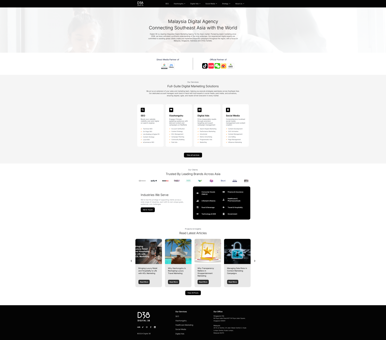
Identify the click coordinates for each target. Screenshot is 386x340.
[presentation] (131, 261)
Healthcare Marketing (184, 325)
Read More (144, 282)
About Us (238, 4)
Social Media (210, 4)
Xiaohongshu (178, 4)
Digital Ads (194, 4)
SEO (167, 4)
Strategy (225, 4)
